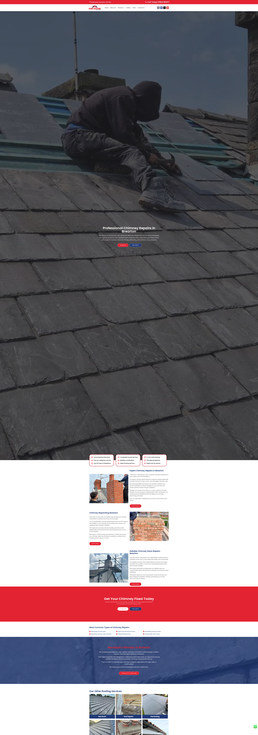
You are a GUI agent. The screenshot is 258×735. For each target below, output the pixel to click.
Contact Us (141, 8)
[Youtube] (167, 8)
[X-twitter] (164, 8)
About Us (113, 8)
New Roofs (102, 717)
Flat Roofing (155, 717)
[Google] (158, 8)
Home (106, 8)
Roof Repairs (128, 717)
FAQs (134, 8)
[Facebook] (161, 8)
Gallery (128, 8)
